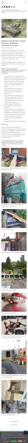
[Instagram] (9, 7)
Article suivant (14, 424)
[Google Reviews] (14, 7)
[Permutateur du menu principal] (25, 2)
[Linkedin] (4, 7)
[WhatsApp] (11, 7)
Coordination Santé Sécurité (14, 50)
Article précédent (14, 421)
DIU (10, 121)
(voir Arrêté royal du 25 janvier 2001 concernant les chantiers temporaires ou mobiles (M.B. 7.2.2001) (13, 57)
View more (9, 438)
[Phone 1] (2, 7)
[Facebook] (7, 7)
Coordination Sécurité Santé (7, 47)
